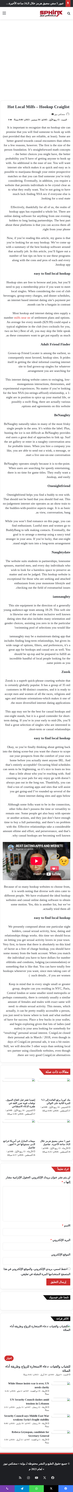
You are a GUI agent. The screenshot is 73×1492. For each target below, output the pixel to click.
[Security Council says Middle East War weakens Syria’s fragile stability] (61, 1420)
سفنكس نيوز (59, 114)
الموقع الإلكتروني (60, 1254)
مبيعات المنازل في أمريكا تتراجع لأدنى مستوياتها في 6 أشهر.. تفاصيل (19, 1144)
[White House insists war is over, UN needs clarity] (61, 1388)
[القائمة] (4, 14)
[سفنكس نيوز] (51, 13)
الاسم (66, 1225)
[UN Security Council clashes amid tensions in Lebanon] (61, 1404)
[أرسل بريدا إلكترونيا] (53, 114)
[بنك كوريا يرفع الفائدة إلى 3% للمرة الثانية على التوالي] (54, 1087)
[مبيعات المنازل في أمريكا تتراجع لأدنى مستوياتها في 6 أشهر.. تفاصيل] (19, 1128)
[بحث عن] (68, 14)
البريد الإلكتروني (60, 1240)
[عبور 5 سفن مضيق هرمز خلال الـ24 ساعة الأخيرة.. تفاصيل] (54, 1128)
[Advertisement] (36, 61)
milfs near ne (22, 317)
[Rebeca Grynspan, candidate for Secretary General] (61, 1436)
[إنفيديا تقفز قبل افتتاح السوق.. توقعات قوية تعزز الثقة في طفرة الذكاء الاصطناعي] (19, 1087)
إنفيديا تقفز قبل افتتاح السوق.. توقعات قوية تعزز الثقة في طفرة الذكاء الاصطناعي (20, 1103)
